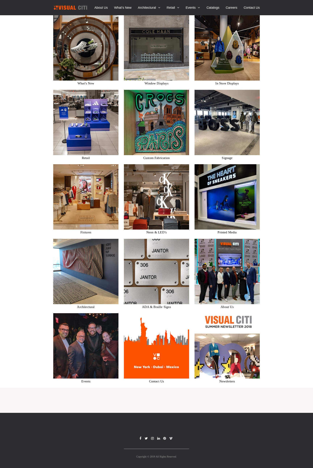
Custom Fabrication (156, 158)
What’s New (123, 7)
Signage (227, 158)
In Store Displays (227, 83)
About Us (101, 7)
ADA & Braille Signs (156, 307)
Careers (231, 7)
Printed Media (227, 232)
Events (191, 7)
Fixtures (85, 232)
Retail (171, 7)
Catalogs (212, 7)
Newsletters (227, 381)
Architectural (147, 7)
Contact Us (252, 7)
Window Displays (156, 83)
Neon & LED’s (156, 232)
